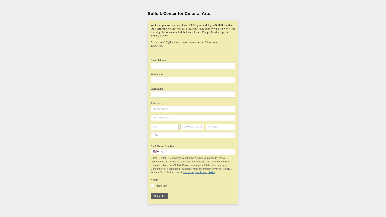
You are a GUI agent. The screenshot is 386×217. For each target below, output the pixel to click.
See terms (188, 172)
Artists (154, 180)
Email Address (160, 60)
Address (156, 103)
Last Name (157, 89)
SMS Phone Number (162, 146)
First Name (157, 74)
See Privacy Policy (205, 172)
